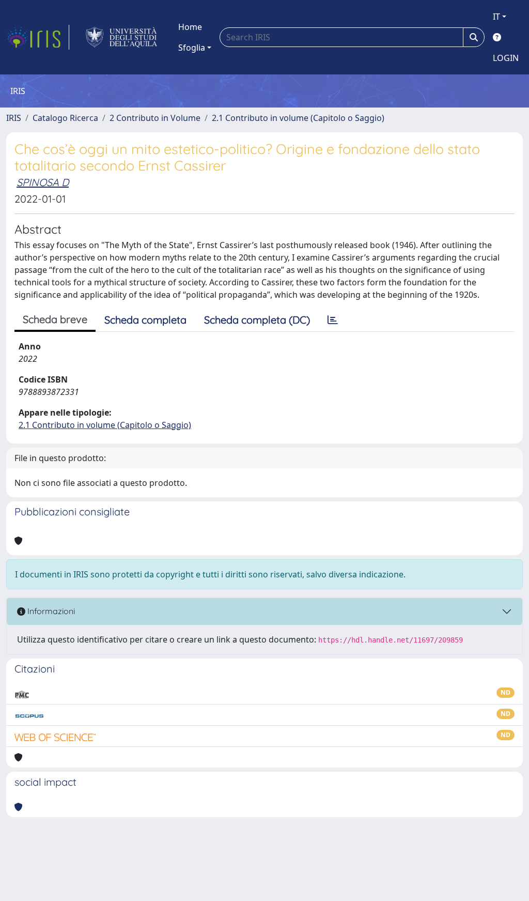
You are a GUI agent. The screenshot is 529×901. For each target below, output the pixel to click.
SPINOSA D (43, 182)
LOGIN (506, 58)
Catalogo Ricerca (65, 118)
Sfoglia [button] (191, 47)
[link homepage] (37, 37)
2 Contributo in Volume (155, 118)
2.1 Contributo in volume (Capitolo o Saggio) (298, 118)
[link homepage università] (121, 37)
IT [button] (496, 16)
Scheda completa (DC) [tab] (257, 319)
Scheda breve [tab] (55, 319)
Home (190, 27)
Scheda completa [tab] (145, 319)
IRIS (13, 118)
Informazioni (50, 611)
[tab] (333, 320)
